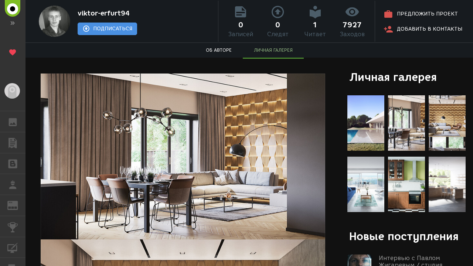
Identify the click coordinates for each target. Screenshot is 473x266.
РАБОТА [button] (12, 184)
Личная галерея (393, 77)
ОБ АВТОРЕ (219, 50)
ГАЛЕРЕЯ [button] (12, 121)
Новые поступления (404, 236)
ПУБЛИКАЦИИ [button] (12, 142)
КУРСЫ (12, 247)
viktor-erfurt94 (104, 13)
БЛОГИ (12, 163)
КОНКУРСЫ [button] (12, 226)
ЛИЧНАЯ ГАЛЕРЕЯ (273, 50)
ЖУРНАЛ (17, 204)
